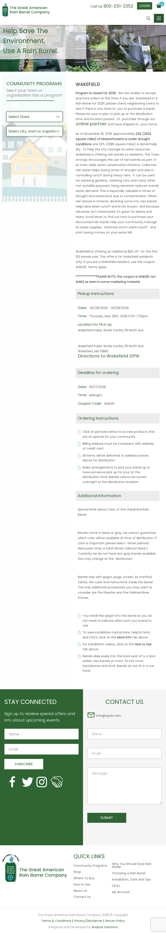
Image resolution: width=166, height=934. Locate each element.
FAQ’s (116, 885)
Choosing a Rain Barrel (128, 873)
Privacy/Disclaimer (88, 920)
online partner (91, 124)
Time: (82, 316)
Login (144, 5)
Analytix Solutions (105, 927)
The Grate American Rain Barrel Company (26, 10)
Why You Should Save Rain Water (132, 865)
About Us (80, 890)
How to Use (81, 884)
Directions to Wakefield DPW (108, 356)
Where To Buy (83, 878)
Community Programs (90, 865)
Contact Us (82, 896)
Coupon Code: (90, 403)
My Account (121, 892)
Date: (82, 307)
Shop (77, 871)
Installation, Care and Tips (131, 879)
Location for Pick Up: (95, 324)
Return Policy (115, 920)
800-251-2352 (118, 6)
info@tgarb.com (108, 715)
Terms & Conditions (56, 920)
